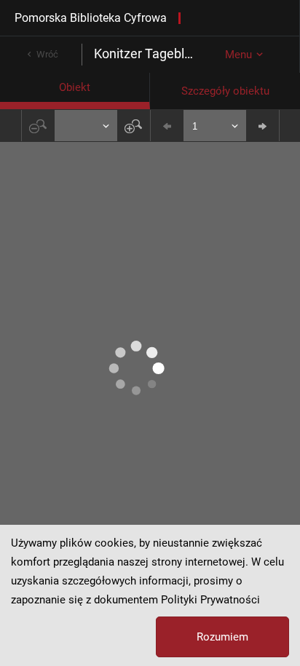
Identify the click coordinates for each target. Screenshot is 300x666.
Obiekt (74, 87)
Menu (238, 54)
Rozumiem (222, 636)
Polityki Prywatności (210, 599)
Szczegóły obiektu (225, 91)
